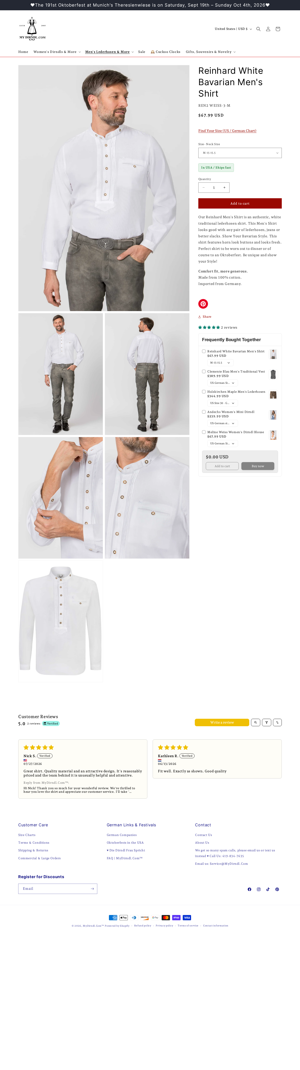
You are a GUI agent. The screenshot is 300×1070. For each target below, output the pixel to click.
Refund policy (142, 925)
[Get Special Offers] (92, 889)
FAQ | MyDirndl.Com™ (125, 858)
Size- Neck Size (209, 144)
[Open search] (255, 722)
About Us (202, 842)
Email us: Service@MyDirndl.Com (221, 863)
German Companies (122, 835)
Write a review (222, 722)
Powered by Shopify (117, 925)
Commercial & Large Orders (39, 858)
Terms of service (188, 925)
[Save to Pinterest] (203, 304)
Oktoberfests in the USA (125, 842)
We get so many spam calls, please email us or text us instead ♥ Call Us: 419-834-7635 (235, 852)
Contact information (215, 925)
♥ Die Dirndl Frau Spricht (126, 850)
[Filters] (266, 722)
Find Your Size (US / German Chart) (227, 130)
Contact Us (203, 835)
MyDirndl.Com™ (93, 925)
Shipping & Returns (33, 850)
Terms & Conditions (33, 842)
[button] (56, 52)
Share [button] (207, 316)
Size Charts (27, 835)
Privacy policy (164, 925)
